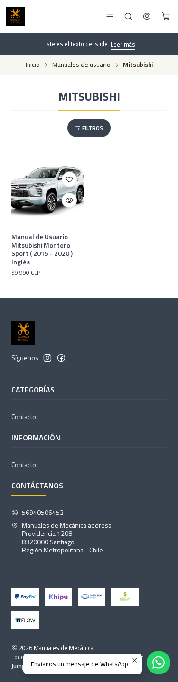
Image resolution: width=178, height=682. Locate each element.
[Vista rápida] (69, 200)
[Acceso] (147, 16)
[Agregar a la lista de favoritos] (69, 179)
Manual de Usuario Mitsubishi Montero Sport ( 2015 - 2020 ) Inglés (42, 249)
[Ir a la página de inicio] (15, 16)
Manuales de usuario (81, 65)
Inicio (33, 65)
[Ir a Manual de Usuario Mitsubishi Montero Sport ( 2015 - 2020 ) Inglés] (47, 190)
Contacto (23, 416)
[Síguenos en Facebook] (61, 358)
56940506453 (43, 512)
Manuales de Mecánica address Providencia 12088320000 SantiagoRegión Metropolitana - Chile (67, 537)
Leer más (123, 44)
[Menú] (109, 16)
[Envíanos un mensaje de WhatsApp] (158, 662)
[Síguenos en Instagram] (47, 358)
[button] (89, 128)
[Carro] (165, 16)
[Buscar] (128, 16)
